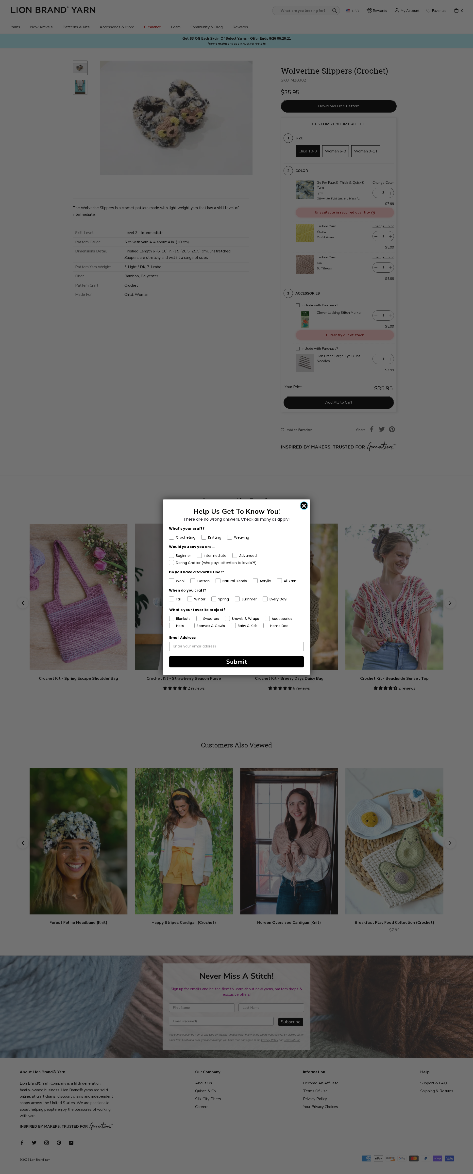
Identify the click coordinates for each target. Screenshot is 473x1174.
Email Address (182, 637)
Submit (236, 662)
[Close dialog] (304, 506)
